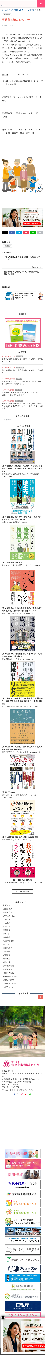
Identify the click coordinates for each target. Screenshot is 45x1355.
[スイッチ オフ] (41, 3)
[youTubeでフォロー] (26, 1094)
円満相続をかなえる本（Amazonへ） (17, 840)
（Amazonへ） (17, 522)
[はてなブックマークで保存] (19, 232)
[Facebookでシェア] (12, 232)
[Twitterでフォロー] (19, 1094)
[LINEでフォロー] (30, 1094)
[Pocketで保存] (26, 232)
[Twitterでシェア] (5, 232)
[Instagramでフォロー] (22, 1094)
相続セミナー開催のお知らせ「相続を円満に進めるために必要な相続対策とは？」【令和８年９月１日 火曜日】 (22, 406)
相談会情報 (20, 367)
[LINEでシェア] (33, 232)
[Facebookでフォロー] (15, 1094)
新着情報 (7, 15)
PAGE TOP (41, 1312)
